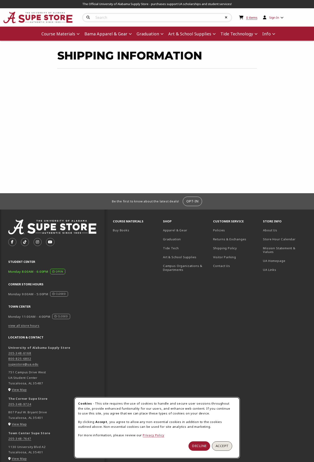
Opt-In (192, 201)
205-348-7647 (19, 438)
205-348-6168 (19, 353)
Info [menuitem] (266, 34)
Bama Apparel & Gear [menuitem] (105, 34)
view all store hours (24, 325)
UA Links (269, 270)
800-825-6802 (19, 359)
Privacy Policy (153, 435)
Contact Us (221, 266)
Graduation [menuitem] (148, 34)
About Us (270, 230)
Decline (199, 446)
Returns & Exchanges (230, 239)
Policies (219, 230)
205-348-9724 (19, 404)
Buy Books (121, 230)
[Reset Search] (226, 17)
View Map (19, 390)
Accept (222, 446)
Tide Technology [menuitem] (236, 34)
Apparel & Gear (175, 230)
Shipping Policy (225, 248)
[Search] (88, 17)
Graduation (172, 239)
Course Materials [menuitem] (58, 34)
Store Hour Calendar (286, 239)
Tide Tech (171, 248)
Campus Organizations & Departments (186, 268)
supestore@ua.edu (23, 364)
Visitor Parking (224, 257)
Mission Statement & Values (279, 250)
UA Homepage (286, 260)
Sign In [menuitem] (274, 17)
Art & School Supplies (180, 257)
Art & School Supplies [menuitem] (189, 34)
